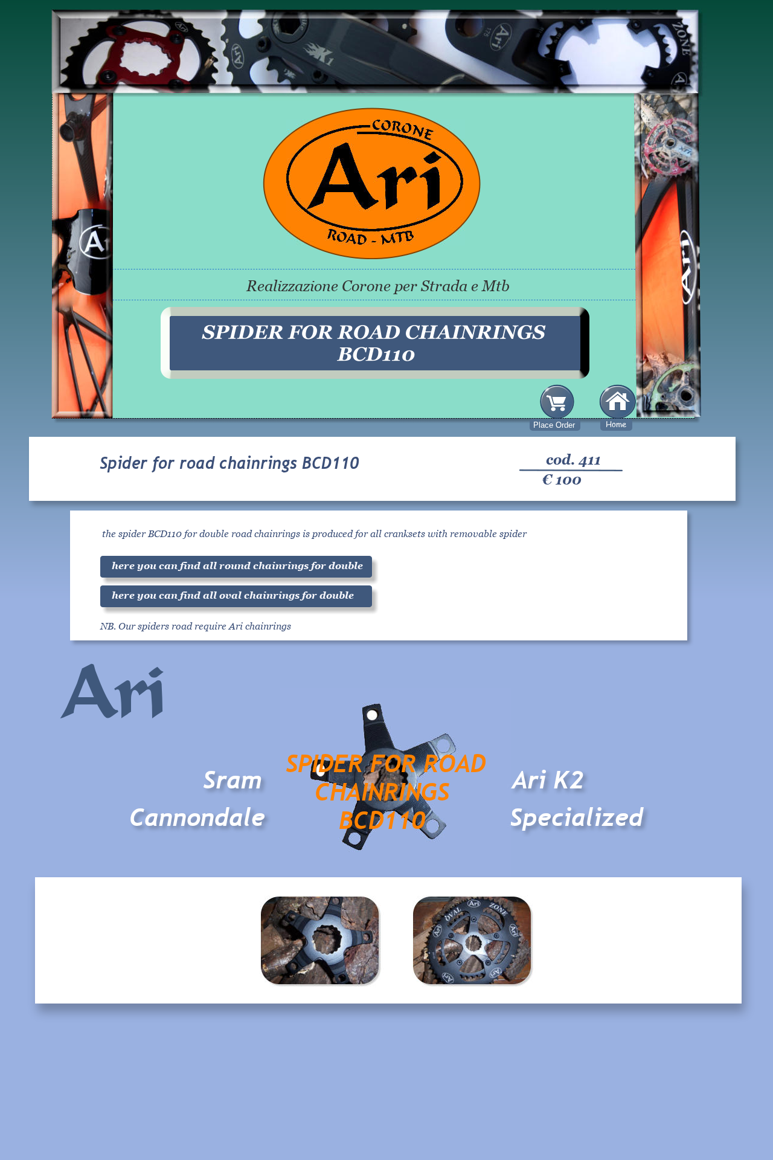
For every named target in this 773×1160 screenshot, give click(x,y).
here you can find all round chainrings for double (237, 565)
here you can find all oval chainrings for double (233, 595)
